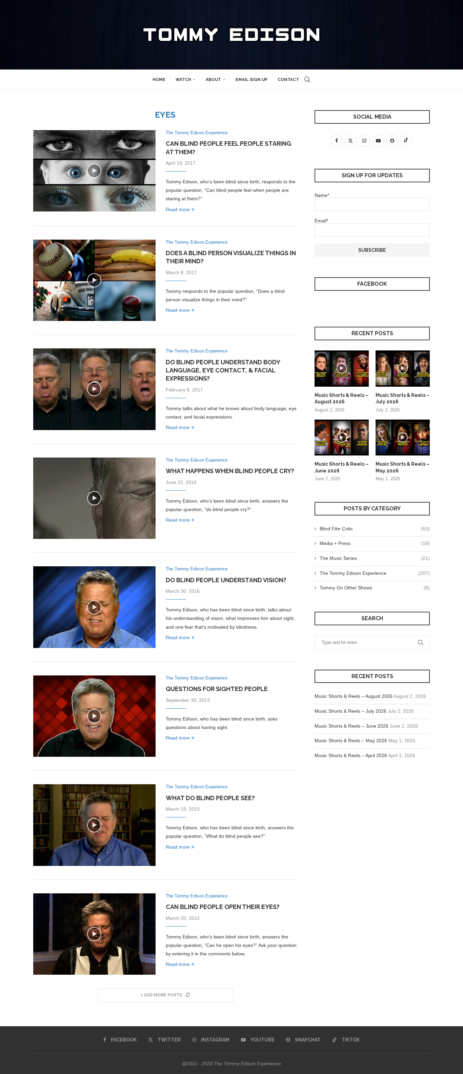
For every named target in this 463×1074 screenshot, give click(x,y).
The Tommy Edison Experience (375, 573)
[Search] (307, 79)
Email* (321, 220)
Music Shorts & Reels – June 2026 (341, 467)
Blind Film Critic (375, 528)
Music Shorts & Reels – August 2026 (341, 398)
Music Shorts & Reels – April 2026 (351, 755)
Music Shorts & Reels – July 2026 (402, 398)
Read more (178, 209)
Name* (322, 195)
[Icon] (94, 171)
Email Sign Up (251, 79)
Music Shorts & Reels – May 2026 (402, 467)
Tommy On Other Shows (375, 587)
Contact (288, 79)
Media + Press (375, 543)
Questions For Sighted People (217, 688)
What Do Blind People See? (210, 798)
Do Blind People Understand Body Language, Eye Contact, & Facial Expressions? (223, 370)
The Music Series (375, 558)
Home (159, 79)
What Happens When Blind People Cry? (230, 470)
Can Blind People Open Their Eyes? (223, 906)
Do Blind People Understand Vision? (226, 580)
